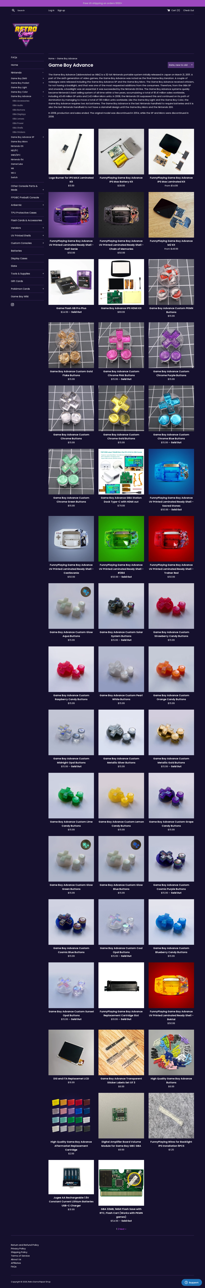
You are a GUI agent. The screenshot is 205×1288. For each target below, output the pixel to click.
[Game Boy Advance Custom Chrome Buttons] (71, 408)
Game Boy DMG (27, 78)
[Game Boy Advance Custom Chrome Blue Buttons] (171, 408)
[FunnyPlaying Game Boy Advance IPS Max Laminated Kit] (171, 151)
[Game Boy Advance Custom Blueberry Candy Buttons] (171, 922)
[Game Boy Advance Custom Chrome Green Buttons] (71, 471)
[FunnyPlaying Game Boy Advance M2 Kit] (171, 215)
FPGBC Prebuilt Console (25, 197)
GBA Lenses (18, 118)
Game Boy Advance (27, 96)
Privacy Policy (18, 1248)
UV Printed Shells (27, 235)
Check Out (188, 10)
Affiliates (16, 1263)
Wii (12, 168)
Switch (14, 177)
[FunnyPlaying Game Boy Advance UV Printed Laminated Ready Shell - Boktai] (171, 985)
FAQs (14, 57)
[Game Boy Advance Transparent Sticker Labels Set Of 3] (121, 1052)
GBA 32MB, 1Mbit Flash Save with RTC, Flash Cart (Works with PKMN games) (121, 1213)
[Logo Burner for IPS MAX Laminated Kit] (71, 151)
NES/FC (14, 150)
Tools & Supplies (27, 273)
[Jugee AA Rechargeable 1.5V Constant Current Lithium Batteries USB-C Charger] (71, 1177)
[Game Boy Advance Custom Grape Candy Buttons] (171, 795)
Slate (14, 266)
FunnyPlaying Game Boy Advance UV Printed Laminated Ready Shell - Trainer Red (171, 569)
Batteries (16, 250)
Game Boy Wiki (20, 296)
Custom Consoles (27, 243)
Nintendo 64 (17, 159)
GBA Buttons (18, 109)
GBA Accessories (20, 100)
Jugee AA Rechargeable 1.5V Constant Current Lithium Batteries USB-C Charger (71, 1201)
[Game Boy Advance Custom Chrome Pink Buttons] (121, 345)
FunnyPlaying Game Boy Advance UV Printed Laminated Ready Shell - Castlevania (71, 569)
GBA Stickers (18, 132)
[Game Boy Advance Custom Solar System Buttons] (121, 606)
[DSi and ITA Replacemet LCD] (71, 1052)
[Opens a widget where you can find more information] (191, 1282)
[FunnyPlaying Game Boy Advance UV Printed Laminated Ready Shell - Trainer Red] (171, 539)
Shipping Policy (19, 1252)
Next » (122, 1229)
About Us (16, 1259)
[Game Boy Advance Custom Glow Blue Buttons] (121, 859)
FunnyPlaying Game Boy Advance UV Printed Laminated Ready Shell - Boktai (171, 1015)
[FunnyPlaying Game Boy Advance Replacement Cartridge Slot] (121, 985)
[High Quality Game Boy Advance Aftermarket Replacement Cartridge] (71, 1115)
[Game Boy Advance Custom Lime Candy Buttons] (71, 795)
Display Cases (19, 258)
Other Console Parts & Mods (27, 188)
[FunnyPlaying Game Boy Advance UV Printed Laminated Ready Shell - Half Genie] (71, 215)
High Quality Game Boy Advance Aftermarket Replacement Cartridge (71, 1146)
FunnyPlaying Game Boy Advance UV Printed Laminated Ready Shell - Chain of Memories (121, 245)
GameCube (17, 164)
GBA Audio (17, 105)
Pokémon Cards (27, 289)
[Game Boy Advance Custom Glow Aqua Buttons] (71, 606)
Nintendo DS (17, 146)
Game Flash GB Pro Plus (71, 308)
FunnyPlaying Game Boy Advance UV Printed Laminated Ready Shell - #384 (121, 569)
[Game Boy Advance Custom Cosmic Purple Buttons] (171, 859)
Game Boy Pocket (27, 83)
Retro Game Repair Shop (39, 1281)
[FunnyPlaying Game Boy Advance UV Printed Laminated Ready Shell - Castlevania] (71, 539)
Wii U (13, 173)
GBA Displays (19, 114)
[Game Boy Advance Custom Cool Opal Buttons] (121, 922)
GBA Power (18, 123)
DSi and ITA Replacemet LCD (71, 1078)
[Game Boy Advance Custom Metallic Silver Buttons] (121, 732)
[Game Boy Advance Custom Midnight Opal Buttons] (71, 732)
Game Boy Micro (19, 141)
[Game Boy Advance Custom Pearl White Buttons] (121, 669)
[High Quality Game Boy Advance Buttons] (171, 1052)
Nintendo (27, 72)
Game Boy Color (27, 92)
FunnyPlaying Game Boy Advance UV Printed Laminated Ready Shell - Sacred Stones (171, 502)
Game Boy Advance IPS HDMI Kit (121, 308)
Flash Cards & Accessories (26, 220)
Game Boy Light (19, 87)
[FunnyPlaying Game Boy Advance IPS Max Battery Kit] (121, 151)
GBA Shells (17, 127)
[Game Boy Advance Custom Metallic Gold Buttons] (171, 732)
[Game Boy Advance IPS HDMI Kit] (121, 282)
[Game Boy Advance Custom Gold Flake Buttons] (71, 345)
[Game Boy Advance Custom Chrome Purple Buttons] (171, 345)
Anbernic (27, 205)
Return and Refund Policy (25, 1244)
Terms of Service (20, 1255)
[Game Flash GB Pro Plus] (71, 282)
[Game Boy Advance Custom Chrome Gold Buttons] (121, 408)
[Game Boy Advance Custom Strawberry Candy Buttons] (171, 606)
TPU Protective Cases (23, 212)
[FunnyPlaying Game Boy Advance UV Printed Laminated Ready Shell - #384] (121, 539)
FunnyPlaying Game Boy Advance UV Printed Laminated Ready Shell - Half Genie (71, 245)
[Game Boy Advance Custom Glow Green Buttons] (71, 859)
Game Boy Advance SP (27, 137)
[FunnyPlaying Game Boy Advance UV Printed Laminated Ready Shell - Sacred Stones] (171, 471)
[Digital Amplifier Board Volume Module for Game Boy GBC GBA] (121, 1115)
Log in (51, 10)
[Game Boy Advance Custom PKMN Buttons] (171, 282)
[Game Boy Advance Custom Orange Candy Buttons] (171, 669)
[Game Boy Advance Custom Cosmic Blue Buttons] (71, 922)
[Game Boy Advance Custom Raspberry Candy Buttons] (71, 669)
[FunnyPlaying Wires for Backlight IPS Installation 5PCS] (171, 1115)
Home (14, 65)
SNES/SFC (16, 155)
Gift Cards (17, 281)
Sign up (61, 10)
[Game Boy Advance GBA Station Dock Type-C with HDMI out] (121, 471)
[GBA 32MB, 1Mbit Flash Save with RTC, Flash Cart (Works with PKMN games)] (121, 1183)
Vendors (27, 228)
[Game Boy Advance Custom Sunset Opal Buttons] (71, 985)
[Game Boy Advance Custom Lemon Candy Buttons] (121, 795)
